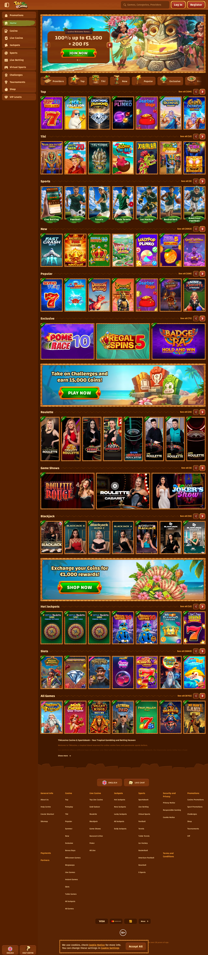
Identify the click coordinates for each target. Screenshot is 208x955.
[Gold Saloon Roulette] (50, 439)
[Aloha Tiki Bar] (123, 157)
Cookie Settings (110, 948)
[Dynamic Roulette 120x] (112, 439)
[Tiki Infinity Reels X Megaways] (194, 157)
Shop (189, 821)
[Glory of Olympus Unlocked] (171, 113)
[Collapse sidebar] (7, 5)
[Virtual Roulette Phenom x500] (99, 627)
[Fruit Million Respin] (147, 717)
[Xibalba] (147, 157)
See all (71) (186, 318)
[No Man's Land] (194, 717)
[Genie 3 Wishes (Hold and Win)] (194, 250)
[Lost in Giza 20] (75, 157)
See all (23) (186, 412)
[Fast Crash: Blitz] (52, 250)
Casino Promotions (195, 799)
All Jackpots (70, 901)
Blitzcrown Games (73, 857)
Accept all (136, 946)
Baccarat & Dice (96, 836)
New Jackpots (120, 807)
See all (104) (185, 92)
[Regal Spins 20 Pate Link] (123, 627)
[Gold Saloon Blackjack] (52, 537)
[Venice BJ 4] (171, 537)
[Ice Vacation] (75, 113)
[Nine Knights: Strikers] (194, 295)
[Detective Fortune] (99, 672)
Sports (45, 181)
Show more (63, 755)
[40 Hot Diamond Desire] (171, 627)
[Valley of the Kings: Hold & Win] (99, 717)
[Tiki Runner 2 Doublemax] (171, 157)
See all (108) (185, 274)
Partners (45, 860)
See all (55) (186, 516)
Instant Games (71, 879)
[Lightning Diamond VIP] (99, 113)
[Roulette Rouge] (67, 491)
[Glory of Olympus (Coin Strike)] (194, 113)
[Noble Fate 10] (99, 250)
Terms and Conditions (168, 855)
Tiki (43, 137)
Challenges (192, 814)
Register (196, 4)
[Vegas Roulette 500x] (91, 439)
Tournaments (193, 828)
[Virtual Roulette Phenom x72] (75, 627)
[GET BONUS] (123, 45)
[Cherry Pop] (123, 672)
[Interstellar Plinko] (123, 113)
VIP (188, 836)
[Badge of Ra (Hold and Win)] (178, 341)
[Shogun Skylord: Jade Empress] (123, 295)
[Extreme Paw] (123, 717)
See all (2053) (184, 229)
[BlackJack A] (123, 537)
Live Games (70, 872)
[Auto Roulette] (196, 439)
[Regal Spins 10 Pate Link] (147, 627)
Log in (178, 4)
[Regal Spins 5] (123, 341)
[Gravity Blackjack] (147, 537)
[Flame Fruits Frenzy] (147, 672)
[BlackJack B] (75, 537)
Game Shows (50, 468)
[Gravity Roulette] (70, 439)
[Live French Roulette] (175, 439)
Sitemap (44, 821)
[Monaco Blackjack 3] (194, 537)
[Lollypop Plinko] (147, 250)
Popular (46, 274)
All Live (93, 850)
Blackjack (48, 516)
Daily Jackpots (120, 828)
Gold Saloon (95, 807)
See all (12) (186, 136)
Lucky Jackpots (120, 814)
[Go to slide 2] (80, 60)
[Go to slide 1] (77, 60)
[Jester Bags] (147, 113)
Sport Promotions (194, 807)
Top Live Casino (96, 799)
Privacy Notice (169, 802)
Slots (44, 651)
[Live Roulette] (154, 439)
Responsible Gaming (172, 810)
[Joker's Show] (178, 491)
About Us (45, 799)
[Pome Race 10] (67, 341)
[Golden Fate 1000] (52, 157)
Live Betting (143, 807)
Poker (92, 843)
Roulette (47, 412)
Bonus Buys (70, 850)
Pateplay (69, 807)
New (44, 229)
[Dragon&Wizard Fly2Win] (99, 295)
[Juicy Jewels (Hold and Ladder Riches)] (75, 295)
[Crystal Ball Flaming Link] (171, 672)
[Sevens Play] (52, 295)
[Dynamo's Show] (171, 295)
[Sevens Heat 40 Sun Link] (52, 113)
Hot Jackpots (50, 607)
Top (43, 92)
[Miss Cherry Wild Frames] (75, 717)
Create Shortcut (47, 814)
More (146, 921)
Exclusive (47, 318)
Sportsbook (143, 799)
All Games (48, 696)
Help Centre (46, 807)
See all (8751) (185, 696)
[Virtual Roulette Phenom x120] (52, 627)
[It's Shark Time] (194, 672)
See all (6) (186, 468)
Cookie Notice (169, 817)
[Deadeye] (171, 717)
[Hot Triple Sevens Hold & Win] (194, 627)
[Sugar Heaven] (123, 250)
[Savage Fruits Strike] (75, 672)
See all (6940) (184, 651)
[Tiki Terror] (99, 157)
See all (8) (186, 181)
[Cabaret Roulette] (123, 491)
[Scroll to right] (110, 45)
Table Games (71, 894)
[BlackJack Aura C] (99, 537)
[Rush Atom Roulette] (133, 439)
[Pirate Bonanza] (52, 672)
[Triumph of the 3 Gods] (52, 717)
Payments (46, 853)
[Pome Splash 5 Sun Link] (171, 250)
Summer (68, 828)
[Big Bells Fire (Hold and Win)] (75, 250)
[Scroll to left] (47, 45)
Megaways (70, 865)
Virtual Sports (144, 814)
